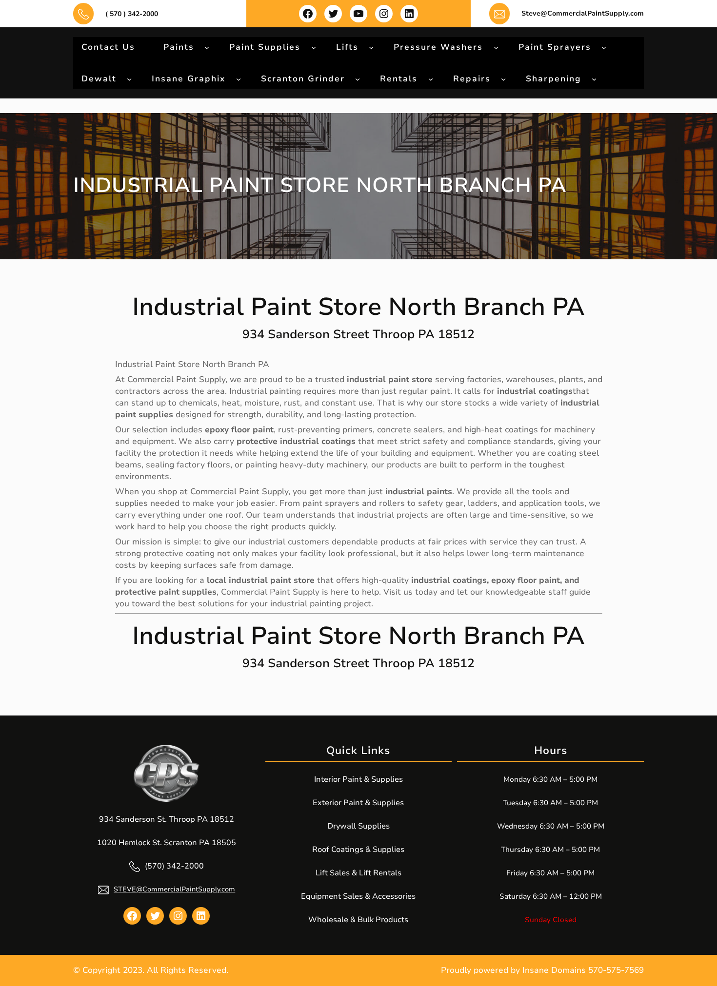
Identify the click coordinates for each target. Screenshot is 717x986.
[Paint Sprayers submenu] (603, 46)
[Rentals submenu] (430, 78)
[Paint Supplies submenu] (313, 46)
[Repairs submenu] (503, 78)
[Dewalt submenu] (129, 78)
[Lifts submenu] (371, 46)
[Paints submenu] (206, 46)
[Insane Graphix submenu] (238, 78)
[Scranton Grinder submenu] (357, 78)
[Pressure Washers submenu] (496, 46)
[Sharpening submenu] (594, 78)
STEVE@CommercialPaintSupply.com (174, 889)
